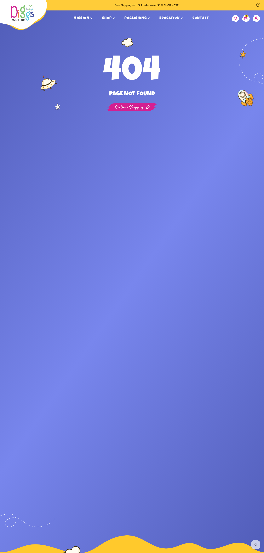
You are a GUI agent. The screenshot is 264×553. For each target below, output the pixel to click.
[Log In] (256, 18)
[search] (235, 18)
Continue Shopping (129, 107)
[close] (258, 5)
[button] (246, 18)
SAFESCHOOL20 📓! (173, 5)
